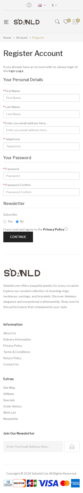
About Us (9, 333)
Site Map (9, 387)
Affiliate (8, 394)
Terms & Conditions (16, 352)
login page (16, 71)
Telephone (12, 139)
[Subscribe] (72, 446)
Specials (9, 400)
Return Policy (12, 358)
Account (21, 37)
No (22, 221)
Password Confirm (18, 185)
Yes (10, 221)
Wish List (9, 412)
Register (38, 37)
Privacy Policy (12, 345)
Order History (12, 406)
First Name (12, 91)
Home (7, 37)
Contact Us (11, 364)
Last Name (12, 107)
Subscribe (10, 214)
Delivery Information (17, 339)
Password (12, 169)
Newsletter (10, 419)
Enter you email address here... (26, 123)
